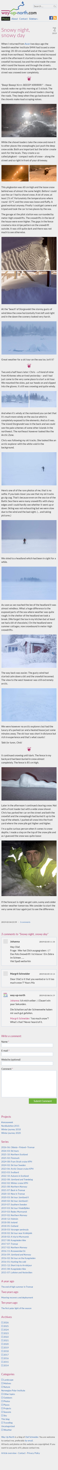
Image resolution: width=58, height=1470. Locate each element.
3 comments (25, 922)
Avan (27, 43)
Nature (7, 1387)
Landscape (8, 1379)
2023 (6, 1333)
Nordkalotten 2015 (10, 1126)
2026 (6, 1322)
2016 (6, 1358)
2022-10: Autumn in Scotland (15, 1176)
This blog (5, 1419)
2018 (6, 1351)
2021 (6, 1340)
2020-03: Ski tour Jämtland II (15, 1197)
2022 (6, 1337)
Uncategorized (8, 1426)
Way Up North (8, 1437)
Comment (7, 1068)
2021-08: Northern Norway (14, 1186)
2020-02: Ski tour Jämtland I (14, 1201)
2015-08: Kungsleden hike (13, 1269)
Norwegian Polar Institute (13, 1390)
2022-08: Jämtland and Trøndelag (17, 1179)
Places (7, 1405)
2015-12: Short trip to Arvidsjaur (16, 1265)
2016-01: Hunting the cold (13, 1261)
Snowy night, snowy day (15, 32)
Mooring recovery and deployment (17, 1297)
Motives (7, 1383)
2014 (6, 1365)
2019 (6, 1347)
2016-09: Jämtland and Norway (16, 1254)
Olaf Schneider (31, 1437)
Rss (55, 18)
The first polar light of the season (16, 1308)
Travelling (8, 1422)
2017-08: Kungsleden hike (13, 1240)
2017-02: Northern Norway (14, 1247)
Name (5, 1041)
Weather (8, 1430)
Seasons (7, 1412)
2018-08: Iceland (9, 1222)
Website (10, 1059)
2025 (6, 1326)
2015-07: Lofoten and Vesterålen (16, 1272)
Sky (5, 1415)
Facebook (51, 18)
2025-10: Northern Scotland (14, 1154)
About (14, 18)
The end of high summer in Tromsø (17, 1286)
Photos (6, 18)
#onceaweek (7, 1122)
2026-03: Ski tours (10, 1151)
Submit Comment (43, 1100)
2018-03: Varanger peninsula (15, 1229)
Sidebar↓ (33, 18)
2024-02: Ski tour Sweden (13, 1165)
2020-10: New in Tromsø (13, 1193)
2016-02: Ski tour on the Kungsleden (18, 1258)
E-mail (5, 1050)
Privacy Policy (33, 1453)
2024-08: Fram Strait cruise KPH (16, 1161)
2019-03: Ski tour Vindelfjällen (15, 1208)
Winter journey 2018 (11, 1129)
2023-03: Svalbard (10, 1172)
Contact (23, 18)
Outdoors (8, 1397)
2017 (6, 1354)
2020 (6, 1344)
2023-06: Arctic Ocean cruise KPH (17, 1168)
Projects (7, 1408)
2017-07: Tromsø (9, 1244)
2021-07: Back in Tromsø (13, 1190)
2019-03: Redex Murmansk (14, 1211)
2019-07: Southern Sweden (14, 1204)
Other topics (9, 1394)
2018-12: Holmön (9, 1219)
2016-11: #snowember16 (13, 1251)
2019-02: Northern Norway (14, 1215)
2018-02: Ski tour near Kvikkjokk (16, 1233)
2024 (6, 1329)
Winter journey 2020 (11, 1133)
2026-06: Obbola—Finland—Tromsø (17, 1147)
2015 (6, 1362)
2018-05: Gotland (9, 1226)
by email (29, 1440)
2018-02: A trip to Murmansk (15, 1236)
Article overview (8, 1453)
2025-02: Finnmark (10, 1158)
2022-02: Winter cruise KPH (14, 1183)
